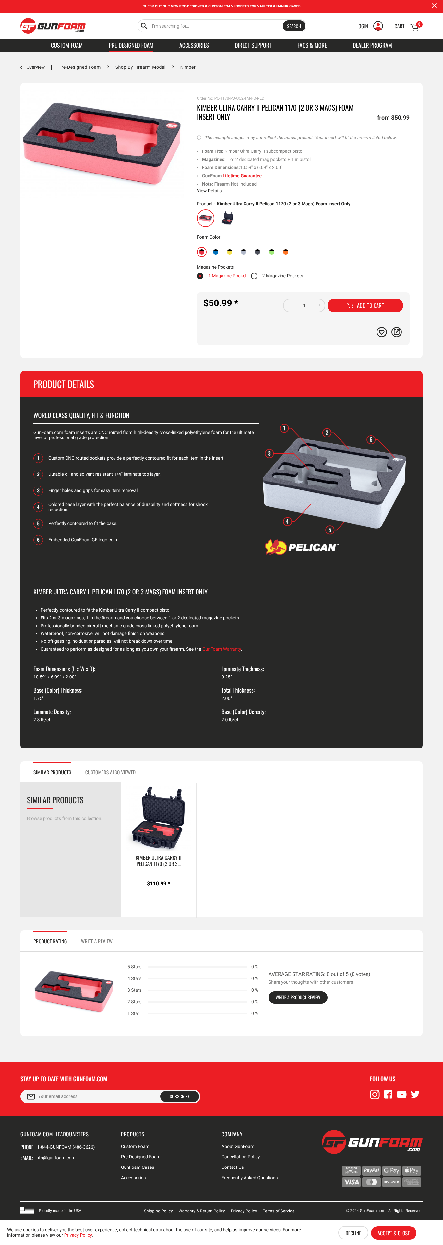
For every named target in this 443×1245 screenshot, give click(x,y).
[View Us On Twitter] (415, 1097)
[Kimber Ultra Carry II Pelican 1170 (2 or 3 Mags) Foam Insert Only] (205, 218)
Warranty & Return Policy (202, 1211)
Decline (353, 1233)
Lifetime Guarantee (242, 176)
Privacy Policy (244, 1211)
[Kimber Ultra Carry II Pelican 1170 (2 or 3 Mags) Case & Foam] (227, 218)
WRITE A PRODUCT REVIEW (298, 997)
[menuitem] (222, 25)
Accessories (133, 1177)
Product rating (50, 941)
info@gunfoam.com (55, 1158)
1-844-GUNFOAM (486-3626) (66, 1147)
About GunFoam (238, 1146)
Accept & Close (393, 1233)
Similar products (52, 772)
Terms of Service (278, 1211)
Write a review (97, 941)
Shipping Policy (158, 1211)
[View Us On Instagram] (375, 1097)
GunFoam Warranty (221, 649)
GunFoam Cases (137, 1167)
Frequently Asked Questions (250, 1177)
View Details (209, 191)
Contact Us (233, 1167)
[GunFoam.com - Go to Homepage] (53, 26)
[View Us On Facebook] (388, 1097)
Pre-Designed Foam (141, 1157)
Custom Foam (135, 1146)
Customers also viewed (110, 772)
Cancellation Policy (241, 1157)
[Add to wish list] (381, 332)
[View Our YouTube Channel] (402, 1097)
